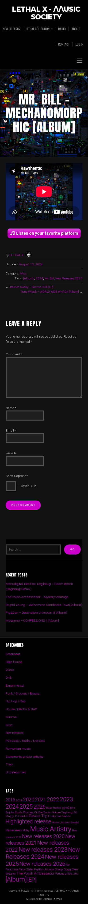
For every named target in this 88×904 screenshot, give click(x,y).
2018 (10, 799)
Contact (64, 44)
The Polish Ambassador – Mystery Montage (37, 597)
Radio (62, 29)
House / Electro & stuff (21, 709)
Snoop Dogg (63, 869)
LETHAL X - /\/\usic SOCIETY (46, 13)
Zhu (75, 873)
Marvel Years (14, 830)
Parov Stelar (26, 869)
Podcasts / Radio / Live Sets (25, 740)
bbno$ (65, 807)
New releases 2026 (42, 864)
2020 (28, 799)
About (76, 29)
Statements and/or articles (24, 756)
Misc (23, 273)
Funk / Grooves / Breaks (23, 693)
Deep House (14, 662)
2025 (26, 806)
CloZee (38, 812)
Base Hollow (53, 807)
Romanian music (18, 748)
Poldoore (49, 869)
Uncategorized (16, 772)
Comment (14, 354)
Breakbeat (13, 654)
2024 (39, 278)
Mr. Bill (49, 278)
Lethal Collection (38, 29)
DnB (9, 677)
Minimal (11, 717)
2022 (53, 799)
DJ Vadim (21, 816)
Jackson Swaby (69, 822)
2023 (66, 799)
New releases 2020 (43, 836)
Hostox (56, 822)
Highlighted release (28, 821)
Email (11, 430)
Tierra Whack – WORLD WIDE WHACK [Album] (49, 291)
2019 (19, 800)
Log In (79, 44)
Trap (9, 764)
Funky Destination (59, 816)
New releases (11, 29)
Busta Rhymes (24, 812)
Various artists (64, 873)
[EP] (31, 879)
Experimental (15, 685)
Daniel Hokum (52, 812)
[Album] (28, 278)
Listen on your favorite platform (47, 233)
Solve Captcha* (17, 476)
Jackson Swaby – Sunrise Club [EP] (31, 287)
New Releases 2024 (68, 278)
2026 (39, 806)
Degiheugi (67, 812)
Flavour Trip (38, 816)
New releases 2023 (43, 849)
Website (11, 453)
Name (11, 408)
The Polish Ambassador (35, 873)
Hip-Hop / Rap (16, 701)
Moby (26, 830)
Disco (10, 669)
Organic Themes (52, 898)
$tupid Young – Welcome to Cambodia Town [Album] (44, 605)
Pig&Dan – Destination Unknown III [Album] (36, 612)
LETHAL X (16, 255)
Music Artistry (50, 829)
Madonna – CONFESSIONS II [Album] (32, 620)
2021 (40, 800)
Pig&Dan (39, 869)
